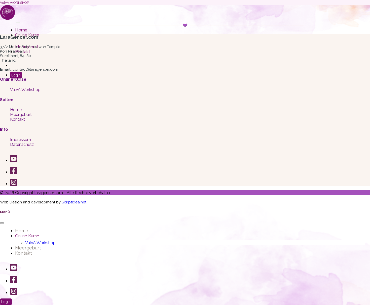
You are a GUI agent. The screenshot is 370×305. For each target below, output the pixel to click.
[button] (18, 22)
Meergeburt (21, 114)
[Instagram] (13, 184)
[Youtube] (13, 269)
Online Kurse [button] (27, 235)
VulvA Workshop (25, 89)
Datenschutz (22, 144)
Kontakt (17, 119)
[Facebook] (13, 172)
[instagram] (13, 292)
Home (21, 29)
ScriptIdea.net (74, 202)
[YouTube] (13, 160)
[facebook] (13, 281)
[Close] (2, 223)
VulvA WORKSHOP (14, 3)
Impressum (20, 139)
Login (16, 75)
